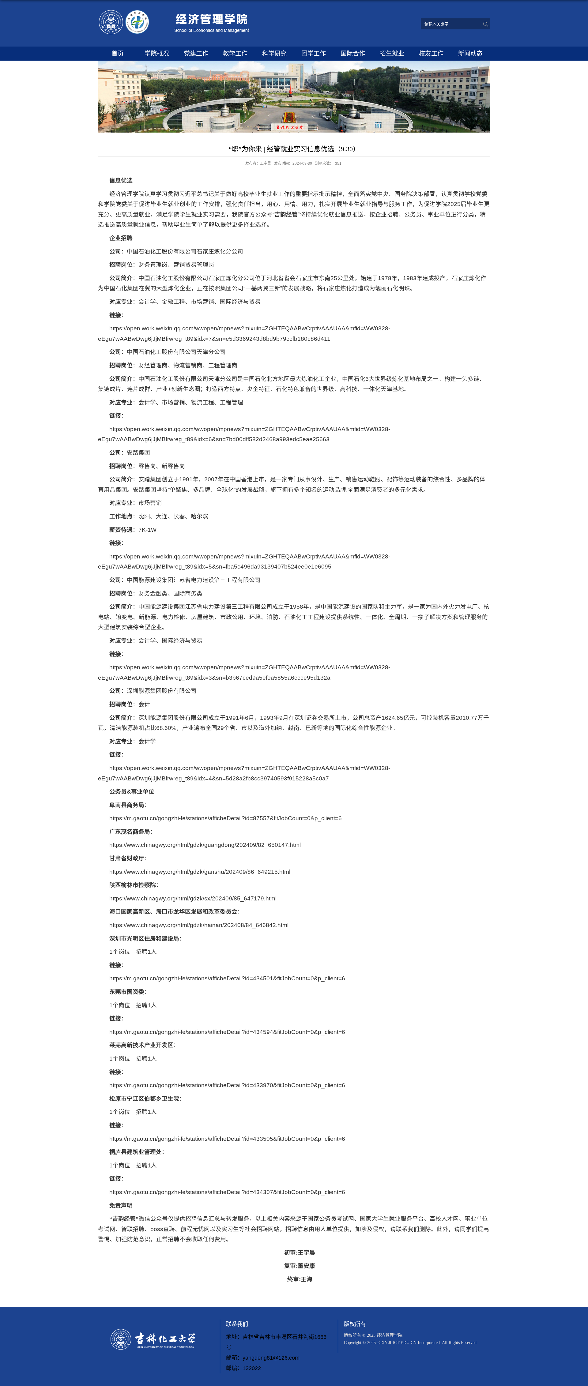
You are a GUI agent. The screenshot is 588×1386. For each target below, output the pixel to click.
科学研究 (274, 53)
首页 (117, 53)
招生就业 (392, 53)
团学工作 (313, 53)
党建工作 (196, 53)
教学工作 (235, 53)
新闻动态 (470, 53)
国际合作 (353, 53)
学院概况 (157, 53)
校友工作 (431, 53)
